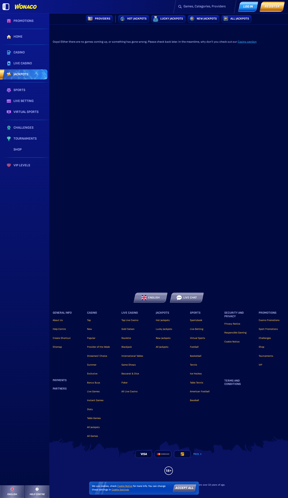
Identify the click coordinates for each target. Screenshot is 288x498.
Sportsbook (196, 320)
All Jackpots (93, 427)
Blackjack (126, 347)
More (196, 454)
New (89, 329)
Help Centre (59, 329)
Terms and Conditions (232, 382)
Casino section (247, 42)
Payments (60, 380)
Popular (91, 338)
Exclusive (92, 373)
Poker (124, 382)
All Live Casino (129, 391)
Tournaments (266, 356)
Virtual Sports (197, 338)
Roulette (126, 338)
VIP (260, 364)
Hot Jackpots (163, 320)
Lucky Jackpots (164, 329)
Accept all (184, 488)
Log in (248, 7)
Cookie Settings (120, 489)
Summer (91, 364)
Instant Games (95, 400)
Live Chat (190, 297)
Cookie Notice (232, 341)
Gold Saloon (128, 329)
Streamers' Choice (97, 356)
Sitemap (57, 347)
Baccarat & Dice (130, 373)
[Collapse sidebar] (6, 6)
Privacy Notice (232, 323)
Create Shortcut (62, 338)
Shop (261, 347)
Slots (90, 409)
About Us (58, 320)
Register (272, 7)
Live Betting (196, 329)
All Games (92, 436)
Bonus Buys (93, 382)
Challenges (265, 338)
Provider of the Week (98, 347)
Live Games (93, 391)
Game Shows (128, 364)
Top (89, 320)
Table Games (94, 418)
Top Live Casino (129, 320)
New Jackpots (163, 338)
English (154, 297)
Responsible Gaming (235, 332)
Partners (60, 388)
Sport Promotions (268, 329)
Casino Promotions (269, 320)
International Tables (132, 356)
